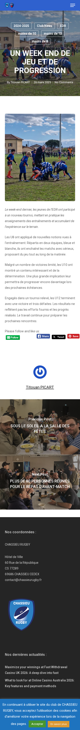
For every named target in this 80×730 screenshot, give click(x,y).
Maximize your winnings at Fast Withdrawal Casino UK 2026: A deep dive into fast (36, 670)
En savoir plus (58, 724)
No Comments (64, 82)
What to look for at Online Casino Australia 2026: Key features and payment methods (39, 683)
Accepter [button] (37, 724)
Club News (44, 26)
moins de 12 (53, 33)
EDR (63, 26)
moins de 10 (27, 33)
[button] (72, 5)
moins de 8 (40, 41)
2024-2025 (21, 26)
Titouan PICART (20, 82)
